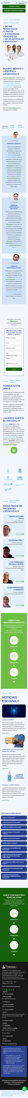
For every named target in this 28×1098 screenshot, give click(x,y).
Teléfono (8, 358)
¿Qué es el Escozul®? (9, 817)
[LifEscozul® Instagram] (4, 990)
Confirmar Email (10, 348)
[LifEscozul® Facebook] (2, 990)
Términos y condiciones (14, 1084)
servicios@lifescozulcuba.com (13, 986)
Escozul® (19, 172)
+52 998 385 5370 (12, 1043)
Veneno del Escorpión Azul (14, 169)
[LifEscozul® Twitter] (9, 990)
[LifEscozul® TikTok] (13, 990)
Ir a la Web (8, 996)
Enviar (14, 369)
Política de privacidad (17, 1082)
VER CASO (19, 534)
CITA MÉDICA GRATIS (14, 6)
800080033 (7, 1025)
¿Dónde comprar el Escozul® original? (11, 832)
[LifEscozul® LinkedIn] (11, 990)
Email (7, 343)
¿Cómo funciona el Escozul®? (12, 822)
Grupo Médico (12, 126)
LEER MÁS (5, 733)
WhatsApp (13, 321)
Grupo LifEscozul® (10, 77)
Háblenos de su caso (11, 363)
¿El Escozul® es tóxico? (10, 843)
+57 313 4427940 (9, 1009)
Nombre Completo (11, 338)
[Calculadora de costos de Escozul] (14, 450)
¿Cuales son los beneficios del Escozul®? (12, 848)
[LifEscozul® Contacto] (14, 656)
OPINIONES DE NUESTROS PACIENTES (14, 10)
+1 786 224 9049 (9, 1036)
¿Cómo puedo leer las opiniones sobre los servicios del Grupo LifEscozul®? (12, 856)
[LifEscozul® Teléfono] (14, 672)
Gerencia (5, 126)
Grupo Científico (21, 126)
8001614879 (8, 1040)
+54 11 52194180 (9, 994)
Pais (7, 353)
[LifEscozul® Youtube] (6, 990)
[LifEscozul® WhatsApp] (14, 640)
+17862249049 (21, 3)
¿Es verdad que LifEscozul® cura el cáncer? (13, 863)
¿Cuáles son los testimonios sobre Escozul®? (13, 869)
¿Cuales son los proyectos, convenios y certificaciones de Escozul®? (12, 876)
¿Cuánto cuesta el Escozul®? (11, 838)
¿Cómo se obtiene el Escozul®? (12, 827)
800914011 (7, 1001)
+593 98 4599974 (9, 1020)
